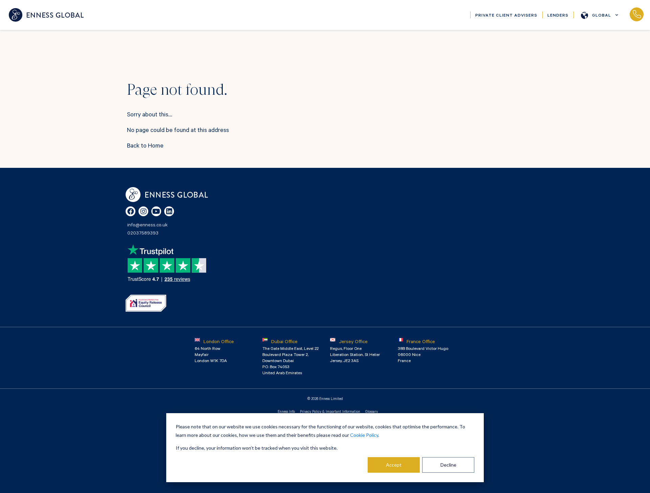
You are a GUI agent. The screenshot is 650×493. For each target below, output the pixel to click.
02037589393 (636, 15)
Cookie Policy (364, 435)
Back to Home (145, 146)
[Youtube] (156, 211)
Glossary (371, 412)
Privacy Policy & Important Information (330, 412)
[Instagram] (143, 211)
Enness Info (286, 412)
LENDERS (557, 16)
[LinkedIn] (169, 211)
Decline (448, 465)
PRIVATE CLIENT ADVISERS (506, 16)
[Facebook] (130, 211)
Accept (394, 465)
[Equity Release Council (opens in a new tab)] (146, 303)
